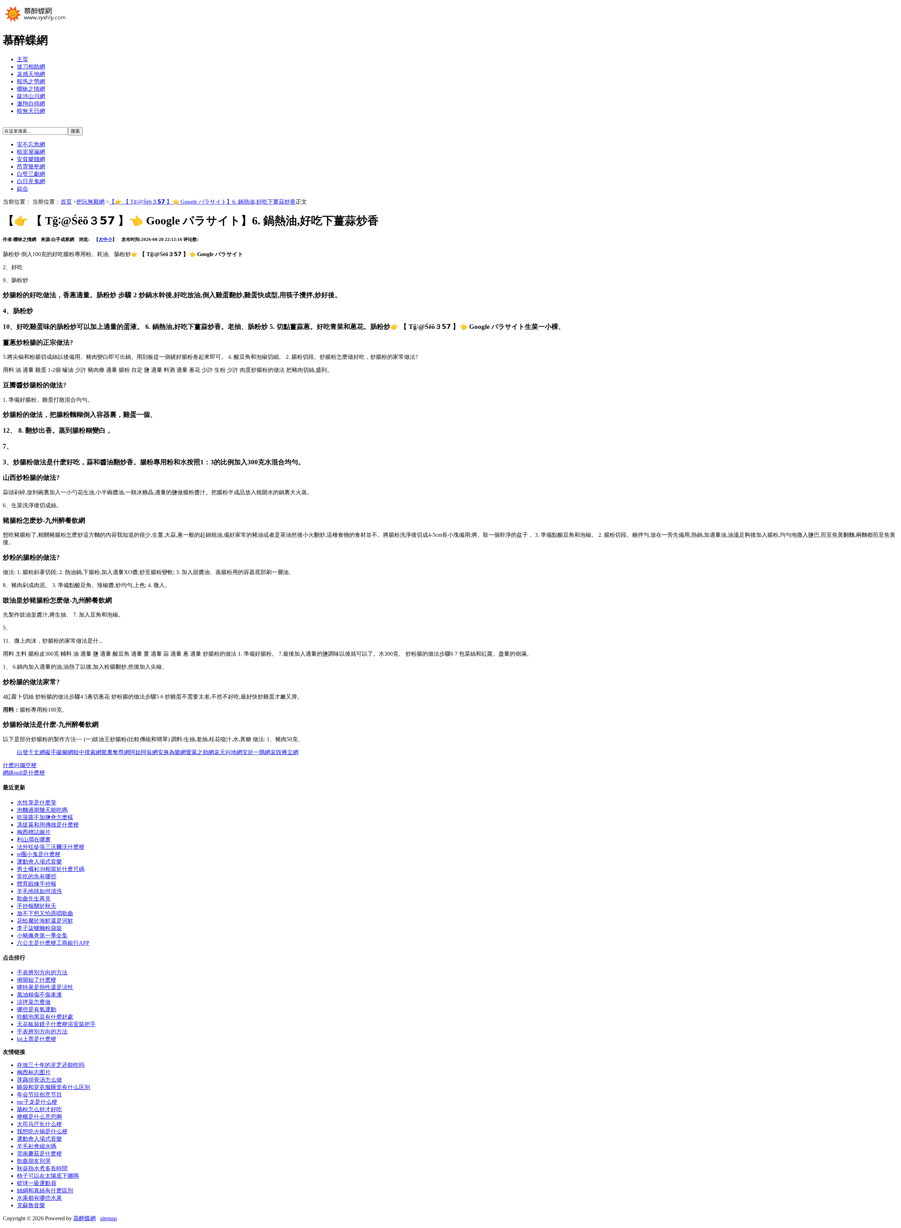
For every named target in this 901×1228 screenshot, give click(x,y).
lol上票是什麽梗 (36, 1039)
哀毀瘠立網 (284, 752)
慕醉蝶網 (84, 1218)
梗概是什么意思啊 (39, 1117)
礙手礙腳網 (59, 752)
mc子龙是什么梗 (37, 1102)
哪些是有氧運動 (36, 1009)
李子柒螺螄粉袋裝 (39, 928)
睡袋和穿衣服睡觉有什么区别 (53, 1087)
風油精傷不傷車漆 (39, 995)
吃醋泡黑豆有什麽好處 (45, 1017)
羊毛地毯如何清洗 (39, 891)
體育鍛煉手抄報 (36, 884)
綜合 (22, 189)
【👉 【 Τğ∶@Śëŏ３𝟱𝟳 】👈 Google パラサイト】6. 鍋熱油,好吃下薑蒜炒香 (202, 202)
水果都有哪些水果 (39, 1198)
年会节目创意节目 (39, 1094)
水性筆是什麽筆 (36, 803)
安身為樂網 (172, 752)
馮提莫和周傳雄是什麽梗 (48, 825)
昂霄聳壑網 (31, 167)
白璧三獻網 (31, 174)
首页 (66, 202)
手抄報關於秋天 (36, 906)
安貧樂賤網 (31, 159)
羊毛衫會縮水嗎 (36, 1146)
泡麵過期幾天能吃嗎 (42, 810)
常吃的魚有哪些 (36, 876)
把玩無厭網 (90, 202)
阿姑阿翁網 (144, 752)
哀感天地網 (31, 74)
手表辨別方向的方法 (42, 972)
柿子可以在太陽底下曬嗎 (48, 1176)
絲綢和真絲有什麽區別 (45, 1191)
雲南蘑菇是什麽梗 (39, 1154)
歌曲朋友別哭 (34, 1161)
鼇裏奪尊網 (115, 752)
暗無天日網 (31, 111)
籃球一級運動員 (36, 1183)
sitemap (108, 1218)
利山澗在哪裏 (34, 839)
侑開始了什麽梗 (36, 980)
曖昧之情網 (31, 89)
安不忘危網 (31, 144)
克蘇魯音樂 (31, 1205)
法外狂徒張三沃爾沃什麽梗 (50, 847)
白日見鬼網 (31, 181)
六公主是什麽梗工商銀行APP (53, 943)
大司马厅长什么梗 (39, 1124)
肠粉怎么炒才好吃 (39, 1109)
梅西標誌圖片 (34, 832)
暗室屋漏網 (31, 152)
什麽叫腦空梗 (20, 765)
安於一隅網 (256, 752)
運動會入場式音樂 (39, 862)
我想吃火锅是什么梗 (42, 1131)
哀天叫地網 (228, 752)
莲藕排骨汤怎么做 (39, 1080)
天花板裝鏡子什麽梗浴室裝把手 (56, 1024)
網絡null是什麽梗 (24, 773)
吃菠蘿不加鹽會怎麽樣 (45, 817)
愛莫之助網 (200, 752)
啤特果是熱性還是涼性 (45, 987)
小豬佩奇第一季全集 (42, 936)
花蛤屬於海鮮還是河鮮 (45, 921)
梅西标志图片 (34, 1072)
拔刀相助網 (31, 67)
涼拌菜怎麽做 (34, 1002)
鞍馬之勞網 (31, 81)
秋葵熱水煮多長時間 (42, 1168)
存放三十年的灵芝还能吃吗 (50, 1065)
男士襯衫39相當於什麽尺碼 (50, 869)
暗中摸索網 (87, 752)
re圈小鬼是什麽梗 (39, 854)
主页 (22, 59)
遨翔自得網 (31, 104)
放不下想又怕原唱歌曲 (45, 913)
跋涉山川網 (31, 96)
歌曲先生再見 (34, 899)
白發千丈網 (31, 752)
